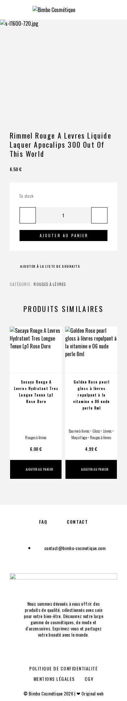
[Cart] (117, 9)
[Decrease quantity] (28, 215)
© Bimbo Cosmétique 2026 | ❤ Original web (63, 693)
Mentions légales (54, 678)
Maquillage (79, 437)
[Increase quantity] (99, 215)
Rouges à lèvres (50, 284)
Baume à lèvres (79, 431)
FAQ (43, 521)
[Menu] (13, 10)
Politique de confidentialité (63, 668)
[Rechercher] (96, 9)
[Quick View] (54, 352)
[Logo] (54, 9)
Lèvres (107, 431)
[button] (36, 469)
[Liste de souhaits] (54, 364)
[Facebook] (56, 651)
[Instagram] (71, 651)
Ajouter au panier (64, 235)
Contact (77, 521)
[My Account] (107, 9)
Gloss (96, 431)
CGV (89, 678)
